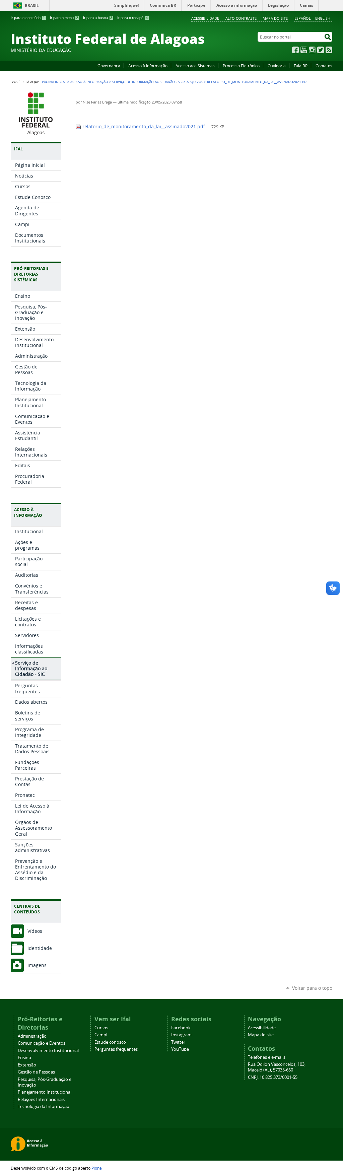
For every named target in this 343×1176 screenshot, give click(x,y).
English (322, 18)
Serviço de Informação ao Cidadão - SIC (147, 81)
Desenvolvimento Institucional (48, 1050)
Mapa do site (275, 18)
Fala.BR (300, 65)
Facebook (295, 50)
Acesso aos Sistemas (195, 65)
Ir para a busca (97, 18)
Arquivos (195, 81)
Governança (108, 65)
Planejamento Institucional (44, 1092)
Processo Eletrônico (241, 65)
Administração (32, 1036)
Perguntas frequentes (116, 1049)
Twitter (320, 50)
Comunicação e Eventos (41, 1043)
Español (302, 18)
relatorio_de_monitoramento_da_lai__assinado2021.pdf (143, 127)
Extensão (27, 1065)
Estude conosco (110, 1042)
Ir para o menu (64, 18)
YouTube (303, 50)
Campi (100, 1035)
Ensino (24, 1057)
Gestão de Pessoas (36, 1072)
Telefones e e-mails (266, 1057)
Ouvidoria (277, 65)
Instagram (312, 50)
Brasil (32, 5)
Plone (96, 1168)
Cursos (101, 1028)
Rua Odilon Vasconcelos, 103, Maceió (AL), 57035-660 (276, 1067)
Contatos (324, 65)
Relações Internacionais (41, 1099)
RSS (329, 50)
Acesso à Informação (147, 65)
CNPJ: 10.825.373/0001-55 (272, 1077)
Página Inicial (54, 81)
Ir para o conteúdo (28, 18)
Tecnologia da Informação (43, 1106)
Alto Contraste (241, 18)
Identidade (39, 948)
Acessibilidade (205, 18)
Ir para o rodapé (132, 18)
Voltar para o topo (312, 988)
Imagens (37, 965)
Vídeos (34, 931)
